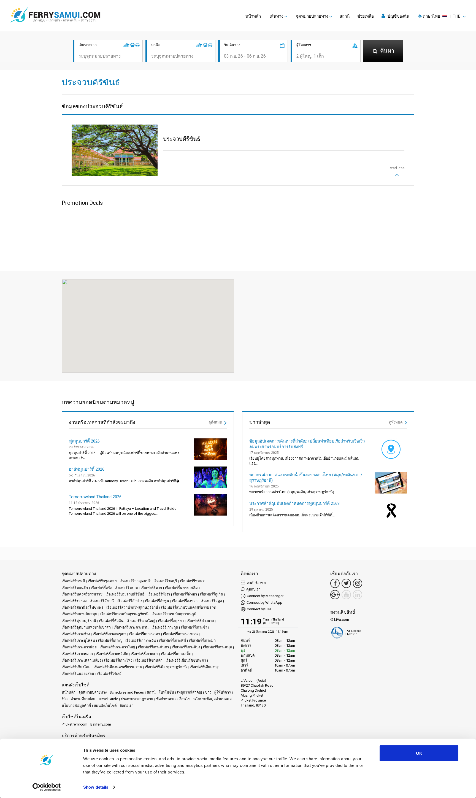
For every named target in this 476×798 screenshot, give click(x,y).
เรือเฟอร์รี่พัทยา (185, 594)
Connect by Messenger (265, 596)
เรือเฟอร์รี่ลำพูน (157, 601)
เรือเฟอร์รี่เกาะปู (110, 640)
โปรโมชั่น (166, 692)
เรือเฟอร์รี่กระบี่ (73, 581)
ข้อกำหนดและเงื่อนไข (173, 699)
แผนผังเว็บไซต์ (105, 705)
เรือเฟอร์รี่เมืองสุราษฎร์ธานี (166, 667)
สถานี (345, 16)
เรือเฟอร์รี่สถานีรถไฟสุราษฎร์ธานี (132, 607)
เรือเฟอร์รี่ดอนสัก (75, 588)
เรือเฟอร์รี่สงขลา (185, 601)
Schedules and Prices (127, 692)
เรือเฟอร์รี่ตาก (151, 588)
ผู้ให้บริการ (222, 692)
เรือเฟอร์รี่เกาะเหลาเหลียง (81, 660)
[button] (442, 16)
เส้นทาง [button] (276, 16)
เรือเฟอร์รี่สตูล (211, 601)
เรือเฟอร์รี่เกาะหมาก (77, 654)
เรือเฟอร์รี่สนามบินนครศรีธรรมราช (188, 607)
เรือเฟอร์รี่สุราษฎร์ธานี (79, 621)
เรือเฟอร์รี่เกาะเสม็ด (176, 654)
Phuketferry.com (74, 724)
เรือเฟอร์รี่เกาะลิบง (186, 647)
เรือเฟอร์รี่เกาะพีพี (172, 640)
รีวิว (64, 699)
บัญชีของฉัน (397, 16)
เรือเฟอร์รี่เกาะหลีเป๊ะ (112, 654)
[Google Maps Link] (335, 594)
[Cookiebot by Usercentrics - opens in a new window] (47, 787)
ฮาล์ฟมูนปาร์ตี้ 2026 (86, 469)
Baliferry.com (100, 724)
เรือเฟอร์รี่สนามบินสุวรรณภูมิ (174, 614)
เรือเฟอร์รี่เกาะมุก (202, 640)
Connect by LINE (260, 609)
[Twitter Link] (346, 583)
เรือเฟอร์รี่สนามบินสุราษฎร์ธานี (124, 614)
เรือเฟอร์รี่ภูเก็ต (211, 594)
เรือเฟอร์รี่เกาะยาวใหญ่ (117, 647)
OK (419, 753)
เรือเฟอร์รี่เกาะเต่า (144, 654)
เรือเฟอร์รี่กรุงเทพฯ (102, 581)
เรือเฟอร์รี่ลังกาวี (102, 601)
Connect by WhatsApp (264, 602)
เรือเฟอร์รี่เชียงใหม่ (76, 667)
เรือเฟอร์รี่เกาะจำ (194, 627)
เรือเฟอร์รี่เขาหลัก (149, 660)
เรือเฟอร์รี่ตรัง (101, 588)
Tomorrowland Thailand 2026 (95, 496)
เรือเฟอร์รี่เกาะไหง (118, 660)
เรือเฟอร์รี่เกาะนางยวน (180, 634)
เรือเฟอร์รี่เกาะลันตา (153, 647)
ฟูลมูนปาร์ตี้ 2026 (84, 441)
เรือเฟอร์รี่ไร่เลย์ (109, 674)
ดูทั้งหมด (216, 422)
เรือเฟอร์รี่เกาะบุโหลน (78, 640)
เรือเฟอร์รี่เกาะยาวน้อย (79, 647)
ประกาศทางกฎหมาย (137, 699)
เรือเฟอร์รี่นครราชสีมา (182, 588)
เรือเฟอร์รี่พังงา (158, 594)
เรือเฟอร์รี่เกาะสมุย (217, 647)
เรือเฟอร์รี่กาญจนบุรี (135, 581)
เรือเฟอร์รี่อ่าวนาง (200, 621)
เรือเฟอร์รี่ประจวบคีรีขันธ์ (125, 594)
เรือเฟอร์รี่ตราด (126, 588)
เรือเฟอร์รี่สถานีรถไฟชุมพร (82, 607)
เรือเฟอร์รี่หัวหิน (111, 621)
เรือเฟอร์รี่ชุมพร (192, 581)
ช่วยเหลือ (365, 16)
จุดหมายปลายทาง (93, 692)
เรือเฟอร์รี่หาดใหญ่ (140, 621)
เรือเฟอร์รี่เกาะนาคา (144, 634)
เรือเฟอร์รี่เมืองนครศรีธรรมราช (118, 667)
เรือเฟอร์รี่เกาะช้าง (76, 634)
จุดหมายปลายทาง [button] (312, 16)
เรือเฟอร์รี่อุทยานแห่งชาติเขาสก (86, 627)
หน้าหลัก (253, 16)
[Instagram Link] (357, 583)
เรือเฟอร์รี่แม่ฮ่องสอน (78, 674)
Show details (95, 787)
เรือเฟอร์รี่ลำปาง (129, 601)
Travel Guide (108, 699)
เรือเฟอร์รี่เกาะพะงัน (140, 640)
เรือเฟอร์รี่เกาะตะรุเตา (109, 634)
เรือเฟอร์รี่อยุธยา (171, 621)
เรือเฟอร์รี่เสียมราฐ (204, 667)
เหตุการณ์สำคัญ (189, 692)
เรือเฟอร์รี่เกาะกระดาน (131, 627)
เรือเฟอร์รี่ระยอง (74, 601)
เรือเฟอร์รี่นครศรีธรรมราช (82, 594)
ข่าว (208, 692)
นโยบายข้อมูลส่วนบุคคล (212, 699)
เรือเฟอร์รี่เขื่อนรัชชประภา (186, 660)
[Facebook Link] (335, 583)
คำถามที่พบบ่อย (83, 699)
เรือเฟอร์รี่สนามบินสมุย (79, 614)
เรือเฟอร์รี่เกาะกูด (165, 627)
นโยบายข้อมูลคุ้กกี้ (76, 705)
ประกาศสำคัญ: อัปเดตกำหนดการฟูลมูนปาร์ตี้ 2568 (294, 503)
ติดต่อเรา (126, 705)
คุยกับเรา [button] (253, 589)
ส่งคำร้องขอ (256, 583)
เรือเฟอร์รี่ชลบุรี (165, 581)
